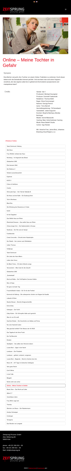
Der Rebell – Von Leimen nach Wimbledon (19, 241)
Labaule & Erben (12, 298)
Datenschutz (33, 468)
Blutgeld (9, 378)
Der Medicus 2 (11, 169)
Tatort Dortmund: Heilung (14, 146)
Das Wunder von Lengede (14, 423)
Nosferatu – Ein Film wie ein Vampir (17, 230)
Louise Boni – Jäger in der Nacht (16, 347)
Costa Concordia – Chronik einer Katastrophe (20, 237)
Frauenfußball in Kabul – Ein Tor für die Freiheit (20, 290)
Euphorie (9, 176)
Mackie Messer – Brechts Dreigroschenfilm (19, 302)
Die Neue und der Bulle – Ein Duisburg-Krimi (20, 195)
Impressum (41, 468)
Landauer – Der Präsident (14, 351)
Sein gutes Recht (12, 366)
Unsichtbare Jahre (12, 397)
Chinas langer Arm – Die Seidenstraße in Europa (21, 226)
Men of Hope (10, 283)
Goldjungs (10, 249)
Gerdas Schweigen (12, 412)
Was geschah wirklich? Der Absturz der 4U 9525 (21, 328)
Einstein (9, 340)
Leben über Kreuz (12, 260)
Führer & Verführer (12, 184)
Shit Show (10, 150)
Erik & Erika (10, 306)
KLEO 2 (9, 180)
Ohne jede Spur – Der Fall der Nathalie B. (19, 192)
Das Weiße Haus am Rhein (15, 218)
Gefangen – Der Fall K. (13, 309)
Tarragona (10, 419)
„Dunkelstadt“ (11, 275)
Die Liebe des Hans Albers (14, 256)
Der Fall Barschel (12, 336)
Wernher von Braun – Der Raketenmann (18, 408)
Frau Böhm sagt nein (13, 401)
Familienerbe (10, 233)
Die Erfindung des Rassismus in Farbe (18, 207)
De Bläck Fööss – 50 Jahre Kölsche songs (19, 264)
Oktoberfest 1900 (12, 271)
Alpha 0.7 (9, 393)
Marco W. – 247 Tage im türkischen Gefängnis (20, 363)
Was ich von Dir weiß (13, 317)
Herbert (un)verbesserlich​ (14, 173)
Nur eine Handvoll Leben (14, 325)
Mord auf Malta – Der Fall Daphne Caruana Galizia (22, 279)
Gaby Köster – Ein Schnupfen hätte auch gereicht (21, 313)
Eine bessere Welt (12, 165)
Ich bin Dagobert (11, 214)
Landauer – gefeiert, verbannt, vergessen (19, 355)
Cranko (9, 188)
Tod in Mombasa (11, 199)
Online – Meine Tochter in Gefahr (17, 385)
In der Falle (10, 374)
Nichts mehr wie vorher (13, 382)
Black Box (9, 203)
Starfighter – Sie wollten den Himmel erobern (20, 344)
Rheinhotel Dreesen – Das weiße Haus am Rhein (21, 222)
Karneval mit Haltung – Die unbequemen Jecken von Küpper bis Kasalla (28, 294)
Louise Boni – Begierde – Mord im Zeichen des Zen (22, 359)
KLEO (8, 211)
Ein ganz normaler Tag (13, 287)
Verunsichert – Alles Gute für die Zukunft (18, 268)
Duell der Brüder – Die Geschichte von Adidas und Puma (23, 321)
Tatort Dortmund (11, 252)
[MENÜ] (65, 9)
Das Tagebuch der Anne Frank (16, 332)
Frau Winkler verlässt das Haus (16, 154)
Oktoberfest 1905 (12, 161)
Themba (9, 404)
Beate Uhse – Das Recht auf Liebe (17, 389)
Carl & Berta (10, 370)
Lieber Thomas (11, 245)
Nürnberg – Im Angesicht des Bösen (17, 157)
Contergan (10, 416)
